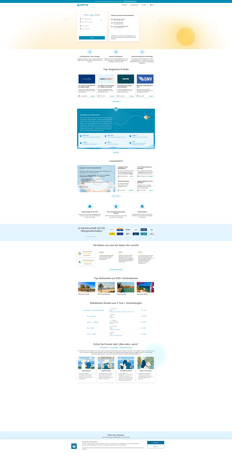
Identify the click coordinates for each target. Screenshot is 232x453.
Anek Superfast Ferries (115, 311)
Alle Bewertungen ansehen (116, 269)
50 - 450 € (143, 316)
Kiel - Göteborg (91, 316)
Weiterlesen (116, 152)
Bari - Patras (90, 328)
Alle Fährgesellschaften (91, 236)
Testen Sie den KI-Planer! (129, 1)
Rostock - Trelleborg (93, 322)
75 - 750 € (143, 310)
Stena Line (112, 317)
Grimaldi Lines (124, 311)
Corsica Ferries (113, 335)
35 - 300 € (143, 322)
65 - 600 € (143, 328)
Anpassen (155, 446)
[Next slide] (154, 85)
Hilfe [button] (145, 5)
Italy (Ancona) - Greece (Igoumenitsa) (93, 310)
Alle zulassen (156, 442)
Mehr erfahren (116, 196)
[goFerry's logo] (83, 4)
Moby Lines (119, 335)
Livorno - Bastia (91, 334)
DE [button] (152, 5)
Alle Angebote (116, 101)
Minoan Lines (131, 311)
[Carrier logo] (112, 229)
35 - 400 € (143, 334)
